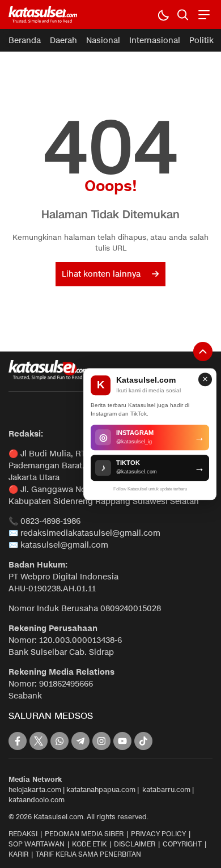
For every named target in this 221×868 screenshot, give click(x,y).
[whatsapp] (59, 741)
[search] (183, 14)
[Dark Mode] (163, 14)
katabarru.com (166, 789)
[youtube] (122, 741)
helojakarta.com (34, 789)
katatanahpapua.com (100, 789)
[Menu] (202, 14)
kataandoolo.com (36, 800)
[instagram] (101, 741)
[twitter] (38, 741)
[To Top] (202, 351)
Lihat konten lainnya (101, 274)
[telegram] (80, 741)
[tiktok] (143, 741)
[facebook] (17, 741)
